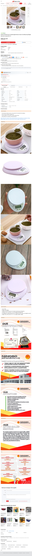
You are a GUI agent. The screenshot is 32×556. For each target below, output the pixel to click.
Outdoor (2, 532)
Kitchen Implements (11, 5)
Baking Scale (14, 541)
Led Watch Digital (3, 548)
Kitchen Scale (15, 5)
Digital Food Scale (20, 5)
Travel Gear (9, 532)
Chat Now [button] (24, 42)
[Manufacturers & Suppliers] (16, 1)
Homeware (25, 532)
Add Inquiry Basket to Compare (16, 29)
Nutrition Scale (3, 541)
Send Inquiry (8, 42)
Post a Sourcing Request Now (23, 501)
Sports (17, 532)
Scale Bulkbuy (9, 548)
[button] (28, 87)
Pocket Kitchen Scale (9, 541)
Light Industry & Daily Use (5, 5)
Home (1, 5)
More (1, 550)
